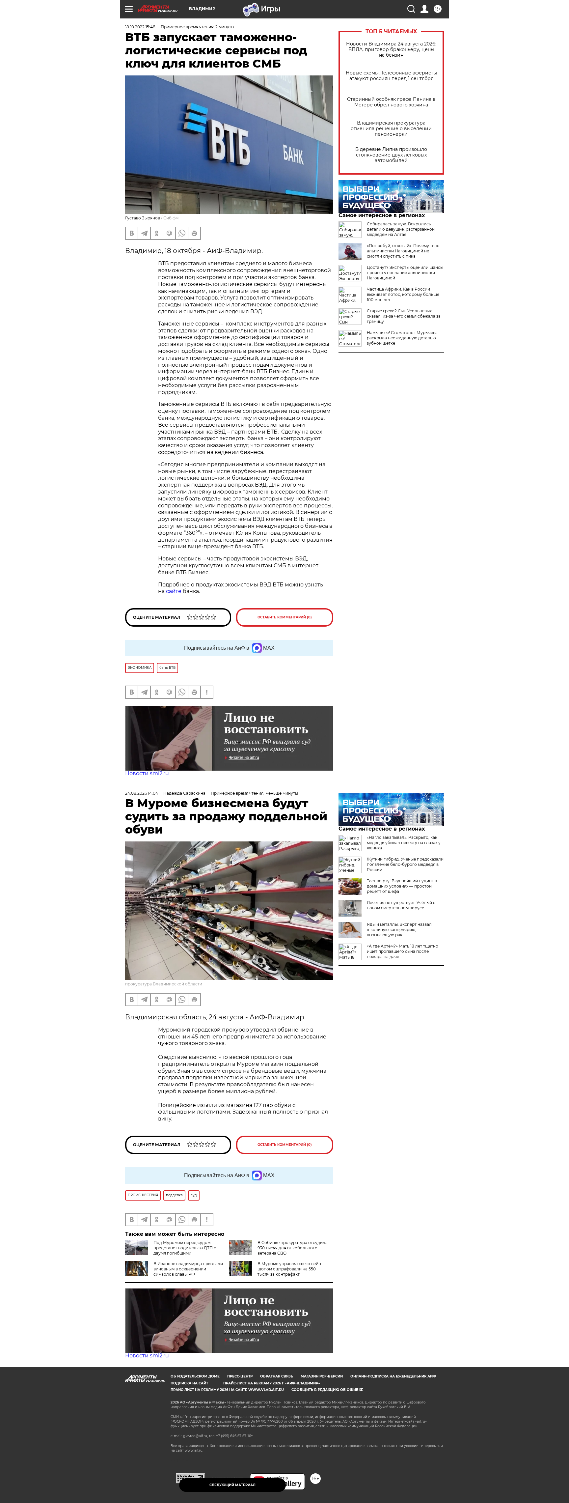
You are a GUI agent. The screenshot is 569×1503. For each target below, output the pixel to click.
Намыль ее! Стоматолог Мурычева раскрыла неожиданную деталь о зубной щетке (402, 338)
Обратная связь (276, 1376)
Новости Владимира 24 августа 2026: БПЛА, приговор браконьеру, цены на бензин (391, 49)
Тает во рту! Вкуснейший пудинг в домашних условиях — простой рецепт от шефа (402, 886)
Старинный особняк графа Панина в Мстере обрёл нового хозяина (391, 102)
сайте (173, 591)
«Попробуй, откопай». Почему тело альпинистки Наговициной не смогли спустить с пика (403, 251)
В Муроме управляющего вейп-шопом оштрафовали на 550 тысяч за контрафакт (290, 1269)
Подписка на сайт (189, 1383)
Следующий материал (232, 1485)
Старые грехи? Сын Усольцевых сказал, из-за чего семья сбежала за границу (404, 316)
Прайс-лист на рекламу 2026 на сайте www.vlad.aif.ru (227, 1390)
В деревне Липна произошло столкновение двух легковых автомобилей (391, 155)
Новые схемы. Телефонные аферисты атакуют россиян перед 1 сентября (391, 75)
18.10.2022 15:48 (140, 26)
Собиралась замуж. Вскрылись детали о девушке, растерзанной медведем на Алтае (401, 229)
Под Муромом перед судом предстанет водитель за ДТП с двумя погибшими (184, 1248)
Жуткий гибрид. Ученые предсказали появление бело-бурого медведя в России (405, 864)
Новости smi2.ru (147, 773)
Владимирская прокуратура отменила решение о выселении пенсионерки (391, 128)
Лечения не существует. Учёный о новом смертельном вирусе (401, 905)
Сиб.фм (170, 217)
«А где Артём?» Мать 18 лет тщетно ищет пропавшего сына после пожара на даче (402, 951)
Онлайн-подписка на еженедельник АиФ (393, 1376)
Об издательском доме (195, 1376)
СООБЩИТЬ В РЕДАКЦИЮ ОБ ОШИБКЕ (327, 1390)
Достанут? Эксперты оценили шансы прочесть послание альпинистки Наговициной (405, 272)
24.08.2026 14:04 (141, 793)
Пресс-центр (240, 1376)
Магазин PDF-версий (322, 1376)
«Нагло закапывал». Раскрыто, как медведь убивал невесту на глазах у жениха (404, 842)
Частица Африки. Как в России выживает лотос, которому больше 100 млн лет (403, 294)
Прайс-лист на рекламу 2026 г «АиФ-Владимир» (271, 1383)
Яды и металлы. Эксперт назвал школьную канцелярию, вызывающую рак (399, 929)
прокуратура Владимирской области (163, 983)
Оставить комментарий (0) (284, 617)
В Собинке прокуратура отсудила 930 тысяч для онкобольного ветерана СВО (292, 1248)
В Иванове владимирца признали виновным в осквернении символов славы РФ (188, 1269)
